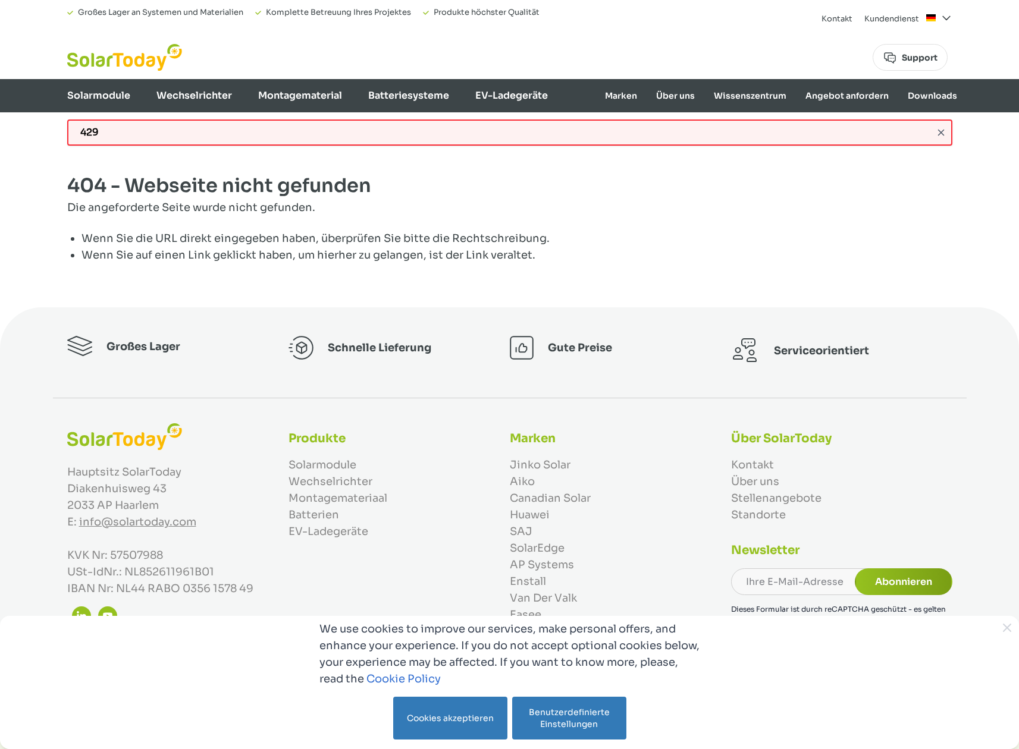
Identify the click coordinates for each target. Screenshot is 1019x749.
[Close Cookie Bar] (1007, 628)
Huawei (530, 514)
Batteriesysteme (408, 95)
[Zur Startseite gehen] (124, 57)
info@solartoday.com (137, 521)
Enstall (528, 581)
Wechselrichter (194, 95)
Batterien (314, 514)
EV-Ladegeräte (511, 95)
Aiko (522, 481)
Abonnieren (903, 581)
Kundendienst (891, 19)
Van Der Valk (543, 598)
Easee (525, 614)
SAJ (521, 531)
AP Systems (542, 564)
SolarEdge (537, 548)
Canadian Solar (550, 498)
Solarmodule (98, 95)
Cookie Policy (403, 678)
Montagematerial (300, 95)
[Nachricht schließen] (941, 132)
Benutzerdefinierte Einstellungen (569, 718)
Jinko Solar (540, 464)
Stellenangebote (776, 498)
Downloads (932, 95)
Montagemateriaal (338, 498)
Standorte (758, 514)
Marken (621, 95)
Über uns (675, 95)
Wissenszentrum (750, 95)
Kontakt (837, 19)
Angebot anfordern (847, 95)
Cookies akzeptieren (450, 718)
